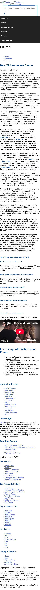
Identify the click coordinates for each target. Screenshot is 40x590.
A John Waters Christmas (14, 445)
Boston (7, 513)
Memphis (6, 161)
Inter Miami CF (10, 398)
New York (8, 511)
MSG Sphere (9, 488)
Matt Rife (7, 468)
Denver (7, 523)
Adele (6, 402)
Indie (6, 537)
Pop (6, 541)
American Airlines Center (14, 492)
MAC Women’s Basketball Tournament (19, 447)
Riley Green (9, 394)
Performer (8, 59)
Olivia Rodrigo (10, 388)
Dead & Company (11, 470)
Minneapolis (9, 519)
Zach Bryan (9, 476)
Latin (6, 547)
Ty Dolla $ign (9, 451)
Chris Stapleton (10, 412)
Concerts (4, 18)
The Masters (9, 400)
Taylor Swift (9, 466)
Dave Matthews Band (12, 480)
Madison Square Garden (14, 490)
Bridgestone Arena (11, 500)
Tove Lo (19, 139)
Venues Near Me (7, 27)
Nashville (4, 137)
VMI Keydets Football (12, 453)
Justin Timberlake (11, 472)
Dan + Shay (9, 392)
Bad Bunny (8, 390)
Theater (4, 31)
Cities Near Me (6, 40)
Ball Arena (8, 498)
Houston (7, 525)
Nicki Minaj (8, 474)
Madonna (8, 408)
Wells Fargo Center (12, 496)
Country (7, 533)
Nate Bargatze (10, 406)
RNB (6, 545)
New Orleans (9, 515)
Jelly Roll (8, 396)
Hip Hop (7, 535)
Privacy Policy (10, 560)
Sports (3, 23)
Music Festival (10, 539)
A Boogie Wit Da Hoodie (14, 478)
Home (6, 57)
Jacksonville (5, 167)
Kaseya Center (10, 494)
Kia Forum (8, 502)
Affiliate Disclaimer (11, 564)
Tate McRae (9, 410)
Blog (6, 558)
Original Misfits (10, 449)
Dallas (7, 521)
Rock (6, 543)
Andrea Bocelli (10, 404)
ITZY (6, 414)
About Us (8, 562)
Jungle (31, 159)
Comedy (4, 36)
